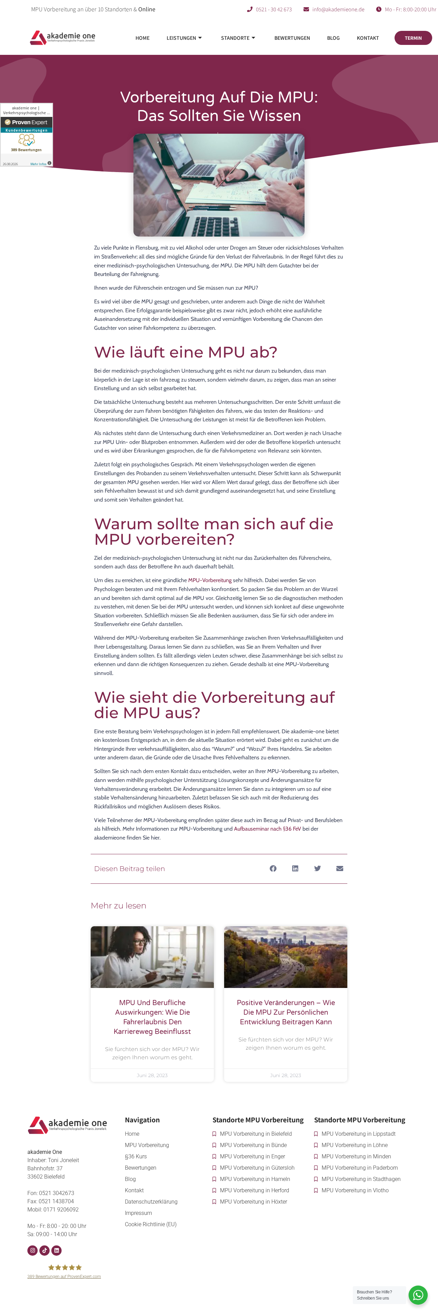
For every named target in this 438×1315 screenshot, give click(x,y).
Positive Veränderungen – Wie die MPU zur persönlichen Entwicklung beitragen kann (286, 1012)
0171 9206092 (61, 1209)
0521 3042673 (56, 1193)
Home (143, 37)
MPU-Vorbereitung (210, 580)
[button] (273, 869)
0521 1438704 (56, 1201)
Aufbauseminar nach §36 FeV (267, 828)
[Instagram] (32, 1250)
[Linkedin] (56, 1250)
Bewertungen (292, 37)
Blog (333, 37)
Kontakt (368, 37)
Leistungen (181, 37)
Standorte (235, 37)
